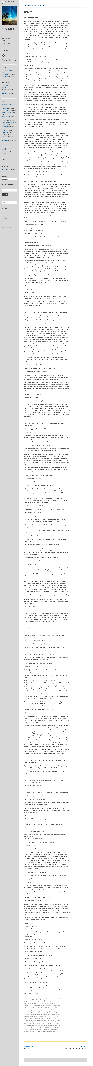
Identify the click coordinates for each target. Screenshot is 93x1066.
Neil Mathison (33, 1036)
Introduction (5, 35)
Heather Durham (10, 89)
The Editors (14, 169)
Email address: (5, 187)
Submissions (5, 50)
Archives (4, 48)
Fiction (3, 214)
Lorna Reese (12, 76)
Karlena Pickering (75, 1060)
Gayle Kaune (11, 120)
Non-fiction (4, 220)
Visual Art (4, 225)
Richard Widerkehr (6, 124)
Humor (3, 216)
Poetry (3, 223)
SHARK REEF (9, 29)
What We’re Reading (7, 38)
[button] (9, 15)
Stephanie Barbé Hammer (8, 72)
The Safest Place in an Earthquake (75, 1048)
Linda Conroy (11, 106)
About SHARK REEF (6, 40)
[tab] (3, 2)
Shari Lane (12, 74)
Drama (3, 211)
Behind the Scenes (6, 43)
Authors (4, 45)
